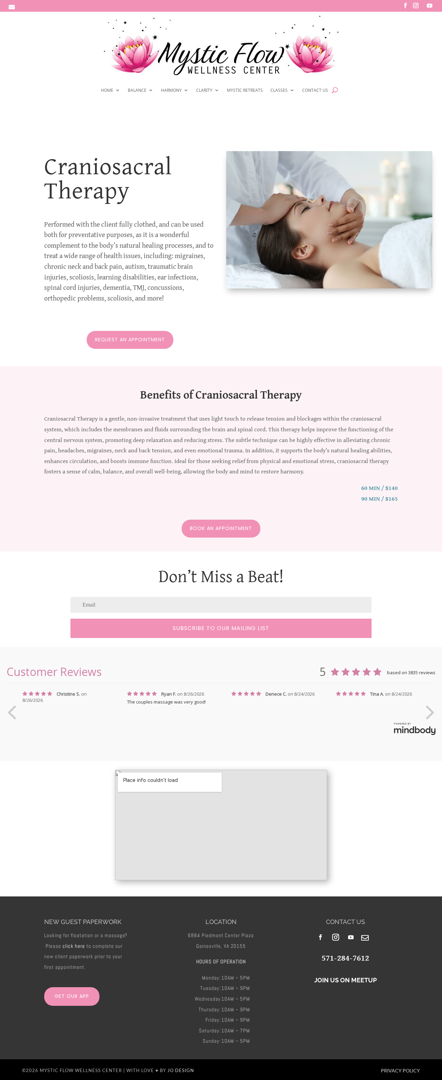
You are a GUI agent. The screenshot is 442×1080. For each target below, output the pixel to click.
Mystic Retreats (245, 90)
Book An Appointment (221, 528)
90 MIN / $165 (379, 498)
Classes (279, 90)
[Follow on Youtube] (429, 5)
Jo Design (180, 1070)
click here (74, 946)
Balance (137, 90)
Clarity (204, 90)
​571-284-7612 (345, 958)
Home (107, 90)
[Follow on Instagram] (415, 5)
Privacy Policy (400, 1070)
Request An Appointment (130, 339)
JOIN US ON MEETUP (345, 980)
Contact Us (315, 90)
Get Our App (72, 996)
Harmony (171, 90)
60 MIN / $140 (379, 487)
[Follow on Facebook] (405, 5)
